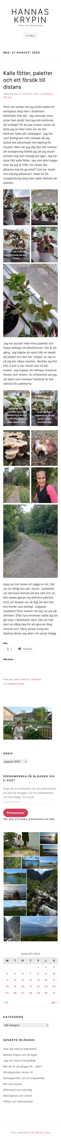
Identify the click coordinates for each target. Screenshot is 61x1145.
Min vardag (22, 679)
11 (7, 980)
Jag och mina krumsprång (19, 1060)
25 (7, 993)
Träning (36, 679)
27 (22, 993)
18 (7, 986)
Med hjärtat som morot (17, 1095)
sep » (54, 1002)
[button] (21, 844)
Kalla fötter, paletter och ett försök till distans (28, 80)
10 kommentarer (13, 684)
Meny (32, 35)
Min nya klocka (12, 1084)
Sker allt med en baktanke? (20, 1048)
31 (53, 993)
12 (15, 980)
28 (30, 993)
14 (30, 980)
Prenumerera (15, 812)
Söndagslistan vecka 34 (18, 1072)
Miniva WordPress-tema (36, 1132)
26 (15, 993)
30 (46, 993)
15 (38, 980)
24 (53, 986)
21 (30, 986)
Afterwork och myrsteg (17, 1089)
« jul (5, 1002)
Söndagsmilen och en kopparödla (24, 1078)
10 (53, 973)
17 (54, 980)
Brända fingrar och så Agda (20, 1054)
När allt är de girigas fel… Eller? (22, 1066)
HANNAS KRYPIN (30, 16)
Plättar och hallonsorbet (18, 1101)
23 (46, 986)
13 (22, 980)
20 (22, 986)
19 (15, 986)
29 (38, 993)
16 (46, 980)
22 (38, 986)
